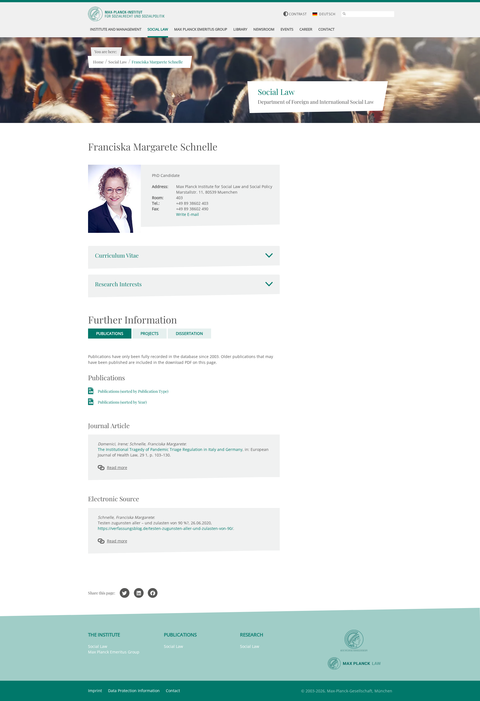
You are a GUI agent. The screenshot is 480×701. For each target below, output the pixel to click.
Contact (173, 690)
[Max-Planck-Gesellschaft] (354, 641)
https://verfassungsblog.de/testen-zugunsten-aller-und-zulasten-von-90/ (165, 528)
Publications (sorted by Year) (122, 402)
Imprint (95, 690)
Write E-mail (187, 214)
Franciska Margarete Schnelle (157, 62)
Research (251, 634)
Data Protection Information (134, 690)
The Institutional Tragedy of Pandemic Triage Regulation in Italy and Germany (170, 449)
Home (98, 62)
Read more (117, 467)
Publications (180, 634)
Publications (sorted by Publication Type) (133, 391)
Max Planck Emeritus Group (113, 652)
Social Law (117, 62)
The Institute (104, 634)
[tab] (184, 255)
